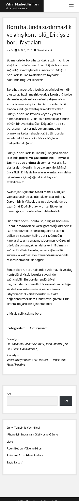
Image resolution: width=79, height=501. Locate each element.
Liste (10, 441)
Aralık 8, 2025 (25, 50)
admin (10, 50)
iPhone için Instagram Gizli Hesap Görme (32, 434)
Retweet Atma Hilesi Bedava (25, 455)
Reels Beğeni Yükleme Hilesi (24, 448)
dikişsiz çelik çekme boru (24, 313)
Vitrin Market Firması (22, 4)
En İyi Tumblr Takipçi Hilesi (23, 427)
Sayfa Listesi (14, 462)
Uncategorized (38, 328)
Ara (9, 393)
